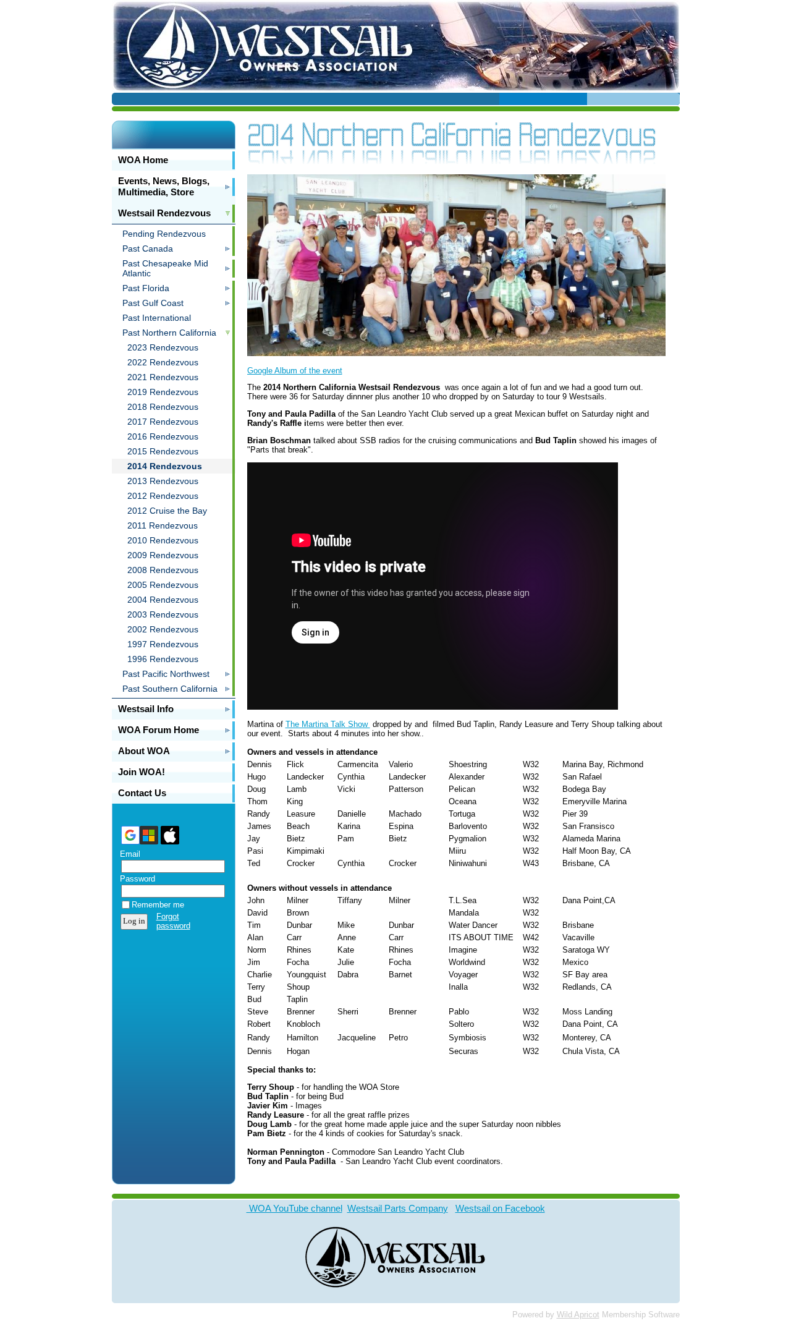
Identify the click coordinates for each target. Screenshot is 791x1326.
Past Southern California (170, 689)
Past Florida (145, 288)
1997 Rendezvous (162, 644)
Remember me (158, 904)
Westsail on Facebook (500, 1208)
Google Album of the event (294, 370)
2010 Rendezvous (162, 540)
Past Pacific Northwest (165, 674)
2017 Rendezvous (162, 422)
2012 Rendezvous (162, 496)
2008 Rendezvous (162, 570)
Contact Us (142, 793)
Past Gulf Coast (153, 303)
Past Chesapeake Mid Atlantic (165, 268)
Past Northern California (169, 333)
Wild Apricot (578, 1314)
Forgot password (173, 921)
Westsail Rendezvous (164, 213)
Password (134, 878)
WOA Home (143, 160)
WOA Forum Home (158, 730)
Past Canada (147, 248)
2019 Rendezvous (162, 392)
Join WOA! (141, 772)
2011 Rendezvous (162, 525)
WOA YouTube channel (294, 1208)
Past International (156, 318)
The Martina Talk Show (328, 724)
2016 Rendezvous (162, 436)
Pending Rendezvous (164, 234)
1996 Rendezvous (162, 659)
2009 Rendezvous (162, 555)
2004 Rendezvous (162, 600)
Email (127, 854)
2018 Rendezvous (162, 407)
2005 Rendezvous (162, 585)
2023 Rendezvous (162, 347)
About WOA (144, 751)
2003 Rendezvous (162, 614)
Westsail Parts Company (397, 1208)
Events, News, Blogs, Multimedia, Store (163, 186)
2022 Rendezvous (162, 362)
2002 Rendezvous (162, 629)
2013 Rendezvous (162, 481)
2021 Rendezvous (162, 377)
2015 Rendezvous (162, 451)
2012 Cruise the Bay (167, 511)
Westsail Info (146, 708)
